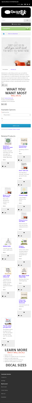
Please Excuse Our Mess (23, 220)
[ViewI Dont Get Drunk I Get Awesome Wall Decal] (24, 295)
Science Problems (22, 246)
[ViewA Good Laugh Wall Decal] (24, 190)
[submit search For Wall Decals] (27, 20)
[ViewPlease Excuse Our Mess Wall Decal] (24, 215)
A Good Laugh (23, 195)
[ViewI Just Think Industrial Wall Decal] (8, 271)
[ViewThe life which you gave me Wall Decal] (8, 321)
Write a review (16, 129)
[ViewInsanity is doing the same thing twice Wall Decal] (8, 141)
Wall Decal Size (5, 112)
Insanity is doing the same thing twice (8, 147)
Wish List (3, 393)
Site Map (3, 380)
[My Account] (22, 4)
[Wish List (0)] (25, 4)
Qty (2, 118)
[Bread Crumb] (4, 33)
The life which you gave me (7, 326)
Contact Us (3, 377)
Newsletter (3, 397)
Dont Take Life (23, 170)
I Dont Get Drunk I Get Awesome (22, 301)
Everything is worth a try (23, 146)
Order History (4, 390)
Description (5, 69)
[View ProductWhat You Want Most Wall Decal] (16, 51)
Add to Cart (16, 125)
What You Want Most (13, 33)
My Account (4, 387)
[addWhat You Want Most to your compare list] (6, 85)
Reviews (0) (13, 69)
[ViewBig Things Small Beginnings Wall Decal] (24, 271)
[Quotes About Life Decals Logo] (16, 12)
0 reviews (10, 129)
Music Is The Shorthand (7, 195)
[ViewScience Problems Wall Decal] (24, 241)
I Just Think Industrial (6, 276)
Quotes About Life (9, 98)
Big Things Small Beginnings (24, 276)
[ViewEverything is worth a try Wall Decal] (24, 141)
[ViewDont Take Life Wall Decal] (24, 165)
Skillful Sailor (7, 246)
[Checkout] (29, 4)
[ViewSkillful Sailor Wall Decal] (8, 241)
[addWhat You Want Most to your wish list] (3, 85)
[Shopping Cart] (27, 4)
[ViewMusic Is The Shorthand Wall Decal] (8, 190)
